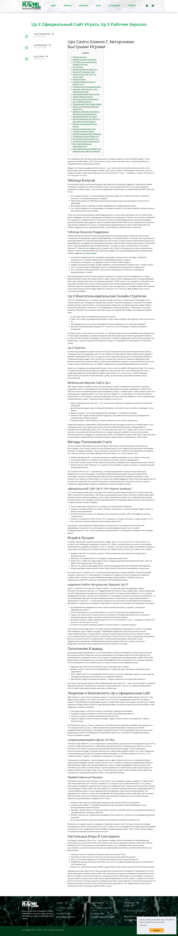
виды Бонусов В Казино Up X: (84, 129)
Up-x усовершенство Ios (82, 102)
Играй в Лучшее (79, 79)
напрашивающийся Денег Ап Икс (86, 94)
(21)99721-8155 (64, 914)
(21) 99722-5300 (132, 916)
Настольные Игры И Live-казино (85, 99)
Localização (114, 5)
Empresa (67, 5)
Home (53, 5)
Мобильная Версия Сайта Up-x (85, 69)
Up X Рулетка (78, 67)
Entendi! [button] (157, 930)
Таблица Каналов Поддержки (84, 59)
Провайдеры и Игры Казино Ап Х (86, 136)
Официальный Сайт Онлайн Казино (87, 104)
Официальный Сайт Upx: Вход (85, 116)
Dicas (98, 5)
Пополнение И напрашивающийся (87, 87)
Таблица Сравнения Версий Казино (87, 134)
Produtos (83, 5)
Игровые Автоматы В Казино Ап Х (86, 141)
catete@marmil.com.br (67, 917)
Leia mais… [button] (143, 925)
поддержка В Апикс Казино (83, 131)
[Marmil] (31, 5)
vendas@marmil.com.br (135, 920)
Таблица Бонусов (79, 57)
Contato (132, 5)
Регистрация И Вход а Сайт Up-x (85, 139)
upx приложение (89, 253)
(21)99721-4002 (98, 914)
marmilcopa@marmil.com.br (103, 917)
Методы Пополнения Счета (84, 72)
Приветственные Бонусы (83, 97)
